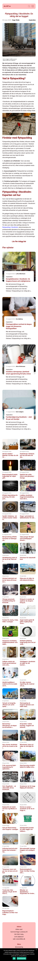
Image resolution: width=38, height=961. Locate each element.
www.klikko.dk (20, 939)
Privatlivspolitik (21, 958)
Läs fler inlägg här (19, 241)
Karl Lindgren (20, 411)
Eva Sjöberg (19, 319)
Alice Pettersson (20, 366)
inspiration (32, 20)
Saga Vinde (15, 20)
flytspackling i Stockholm (10, 227)
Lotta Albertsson (20, 273)
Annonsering (19, 947)
